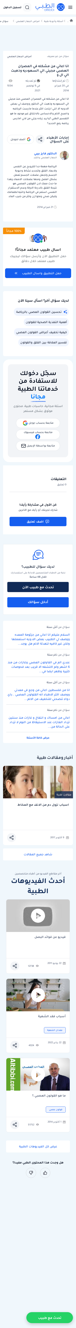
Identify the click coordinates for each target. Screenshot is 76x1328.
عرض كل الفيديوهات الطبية (38, 1146)
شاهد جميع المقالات (38, 854)
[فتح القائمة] (69, 7)
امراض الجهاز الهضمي (28, 21)
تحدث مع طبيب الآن (38, 587)
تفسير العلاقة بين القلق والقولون (43, 342)
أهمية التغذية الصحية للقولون (46, 322)
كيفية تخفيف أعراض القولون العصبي (41, 332)
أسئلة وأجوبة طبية (53, 21)
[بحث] (27, 7)
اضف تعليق (35, 521)
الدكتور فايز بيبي (45, 153)
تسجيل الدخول (12, 7)
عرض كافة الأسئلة (38, 737)
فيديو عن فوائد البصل (50, 937)
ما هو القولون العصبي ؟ (49, 1096)
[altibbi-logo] (50, 7)
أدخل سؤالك (38, 602)
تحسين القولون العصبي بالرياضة (39, 312)
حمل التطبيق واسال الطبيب (41, 273)
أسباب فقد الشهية (52, 1016)
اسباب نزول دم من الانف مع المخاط (43, 804)
